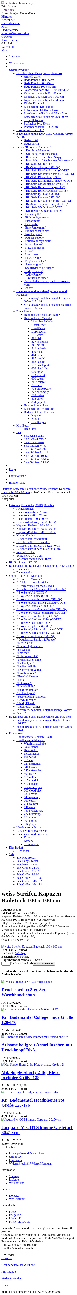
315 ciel (36, 338)
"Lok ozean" (31, 254)
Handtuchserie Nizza (36, 405)
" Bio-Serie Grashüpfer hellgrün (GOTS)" (49, 183)
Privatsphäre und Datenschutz (26, 1153)
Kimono (36, 418)
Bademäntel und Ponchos (39, 412)
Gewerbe (6, 36)
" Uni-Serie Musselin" (37, 150)
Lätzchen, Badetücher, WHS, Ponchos (39, 73)
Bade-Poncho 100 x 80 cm (40, 86)
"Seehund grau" (33, 264)
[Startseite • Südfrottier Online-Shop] (17, 3)
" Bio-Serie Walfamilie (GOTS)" (43, 207)
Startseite (14, 56)
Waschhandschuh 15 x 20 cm (41, 126)
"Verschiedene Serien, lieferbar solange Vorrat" (44, 710)
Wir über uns (16, 63)
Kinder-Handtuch (34, 103)
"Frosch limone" (33, 244)
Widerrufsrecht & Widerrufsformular (30, 1163)
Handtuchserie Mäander (38, 318)
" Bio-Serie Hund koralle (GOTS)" (44, 187)
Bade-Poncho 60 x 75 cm (39, 79)
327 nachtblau (39, 341)
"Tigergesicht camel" (36, 277)
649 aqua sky (39, 375)
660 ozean (37, 378)
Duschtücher (38, 331)
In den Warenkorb (43, 963)
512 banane (38, 361)
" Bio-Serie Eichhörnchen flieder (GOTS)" (49, 180)
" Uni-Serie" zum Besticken (40, 153)
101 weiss (37, 334)
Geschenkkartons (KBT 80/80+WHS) (46, 90)
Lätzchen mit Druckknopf (39, 106)
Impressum (15, 1160)
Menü (4, 50)
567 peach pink (40, 365)
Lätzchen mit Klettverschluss (41, 110)
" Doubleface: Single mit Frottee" (43, 210)
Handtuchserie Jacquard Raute (42, 314)
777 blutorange (40, 392)
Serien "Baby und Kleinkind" (33, 147)
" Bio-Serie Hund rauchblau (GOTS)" (46, 190)
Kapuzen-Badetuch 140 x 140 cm (44, 100)
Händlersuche (17, 482)
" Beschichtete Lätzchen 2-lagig (42, 157)
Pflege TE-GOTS (19, 1221)
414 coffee (37, 355)
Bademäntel (31, 140)
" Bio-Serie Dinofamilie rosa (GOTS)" (47, 170)
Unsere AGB (16, 1156)
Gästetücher (38, 324)
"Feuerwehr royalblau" (37, 241)
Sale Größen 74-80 (35, 445)
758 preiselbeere (41, 388)
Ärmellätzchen (32, 76)
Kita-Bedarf (23, 425)
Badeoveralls (31, 143)
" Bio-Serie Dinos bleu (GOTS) (42, 177)
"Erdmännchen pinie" (37, 230)
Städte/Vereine (10, 30)
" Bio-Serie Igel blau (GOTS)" (42, 194)
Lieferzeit (14, 1179)
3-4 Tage (20, 953)
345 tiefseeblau (40, 348)
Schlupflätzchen (33, 120)
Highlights (30, 428)
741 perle (36, 385)
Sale (18, 432)
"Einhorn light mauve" (37, 217)
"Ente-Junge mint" (35, 227)
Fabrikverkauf (17, 475)
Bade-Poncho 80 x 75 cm (39, 83)
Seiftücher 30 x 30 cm (37, 123)
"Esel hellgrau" (33, 234)
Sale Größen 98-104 (36, 452)
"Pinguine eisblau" (35, 261)
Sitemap (14, 1176)
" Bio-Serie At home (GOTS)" (42, 167)
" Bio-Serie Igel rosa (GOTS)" (42, 197)
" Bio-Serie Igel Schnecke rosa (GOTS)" (48, 200)
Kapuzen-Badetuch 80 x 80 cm (42, 93)
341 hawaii (37, 345)
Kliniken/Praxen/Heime (15, 33)
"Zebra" (28, 287)
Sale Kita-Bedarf (34, 435)
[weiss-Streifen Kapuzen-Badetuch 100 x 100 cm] (31, 946)
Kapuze (36, 415)
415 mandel (38, 358)
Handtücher (38, 328)
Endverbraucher (10, 23)
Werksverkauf (17, 1198)
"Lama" (28, 251)
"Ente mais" (31, 224)
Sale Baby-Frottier (35, 438)
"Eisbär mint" (32, 220)
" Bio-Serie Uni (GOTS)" (39, 163)
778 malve (37, 395)
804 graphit (38, 402)
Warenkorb (8, 46)
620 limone (38, 371)
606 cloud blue (40, 368)
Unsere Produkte (19, 69)
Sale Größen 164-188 (36, 462)
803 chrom (37, 398)
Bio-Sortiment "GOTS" (30, 130)
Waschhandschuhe (42, 321)
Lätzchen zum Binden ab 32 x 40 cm (45, 113)
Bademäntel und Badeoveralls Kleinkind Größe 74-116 (41, 565)
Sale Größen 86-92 (35, 449)
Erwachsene (23, 311)
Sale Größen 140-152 (36, 459)
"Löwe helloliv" (33, 257)
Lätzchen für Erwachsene (39, 408)
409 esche (37, 351)
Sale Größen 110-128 (36, 455)
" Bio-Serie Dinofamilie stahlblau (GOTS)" (49, 173)
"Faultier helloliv (34, 237)
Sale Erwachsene (34, 442)
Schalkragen (38, 422)
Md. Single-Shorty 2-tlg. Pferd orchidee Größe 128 (30, 1075)
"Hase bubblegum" (35, 247)
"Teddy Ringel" (33, 274)
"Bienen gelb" (32, 214)
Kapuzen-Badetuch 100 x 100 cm (44, 96)
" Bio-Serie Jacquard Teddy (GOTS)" (46, 204)
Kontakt (14, 1195)
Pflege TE (15, 1218)
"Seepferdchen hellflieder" (39, 267)
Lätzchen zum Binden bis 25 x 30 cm (46, 116)
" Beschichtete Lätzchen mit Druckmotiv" (48, 160)
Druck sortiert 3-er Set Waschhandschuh (23, 992)
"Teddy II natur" (33, 271)
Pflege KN (15, 1215)
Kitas (4, 26)
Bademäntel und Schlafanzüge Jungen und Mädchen (40, 716)
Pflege (12, 469)
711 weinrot (38, 381)
